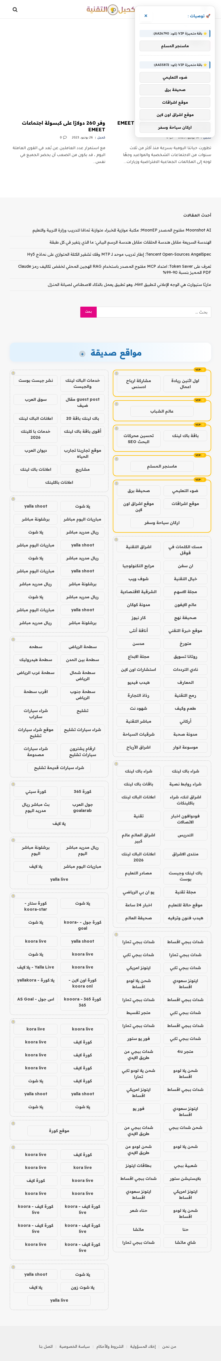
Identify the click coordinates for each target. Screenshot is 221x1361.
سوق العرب (36, 399)
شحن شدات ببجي (185, 1127)
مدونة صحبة (185, 734)
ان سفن (185, 565)
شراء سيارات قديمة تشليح (59, 767)
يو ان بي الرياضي (138, 892)
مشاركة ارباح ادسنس (138, 383)
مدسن (138, 643)
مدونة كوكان (138, 604)
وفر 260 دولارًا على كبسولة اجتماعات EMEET (63, 126)
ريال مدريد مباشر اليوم (82, 850)
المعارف (185, 682)
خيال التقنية (185, 578)
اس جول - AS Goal (35, 999)
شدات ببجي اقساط (185, 941)
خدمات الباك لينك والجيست (82, 383)
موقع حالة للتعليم (185, 905)
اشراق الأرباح (138, 747)
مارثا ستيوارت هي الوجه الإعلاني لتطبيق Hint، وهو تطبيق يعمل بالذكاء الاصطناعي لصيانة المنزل (129, 284)
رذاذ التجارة (138, 695)
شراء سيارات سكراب (36, 713)
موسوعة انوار (185, 747)
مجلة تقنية (185, 892)
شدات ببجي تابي (138, 954)
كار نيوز (139, 617)
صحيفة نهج (185, 617)
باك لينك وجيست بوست (185, 876)
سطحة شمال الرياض (82, 675)
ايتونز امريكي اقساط (138, 1092)
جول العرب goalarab (82, 807)
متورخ (185, 643)
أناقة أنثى (138, 630)
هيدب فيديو (138, 682)
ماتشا (138, 1229)
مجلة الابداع (138, 656)
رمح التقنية (185, 695)
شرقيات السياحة (139, 734)
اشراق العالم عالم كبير (138, 838)
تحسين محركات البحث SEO (138, 438)
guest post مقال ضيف (83, 402)
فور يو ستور (138, 1038)
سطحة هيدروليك (35, 659)
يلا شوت (82, 506)
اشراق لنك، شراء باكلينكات (185, 800)
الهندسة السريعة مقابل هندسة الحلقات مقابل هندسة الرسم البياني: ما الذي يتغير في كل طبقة (130, 242)
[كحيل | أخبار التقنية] (110, 9)
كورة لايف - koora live (82, 1209)
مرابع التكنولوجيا (138, 565)
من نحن (169, 1346)
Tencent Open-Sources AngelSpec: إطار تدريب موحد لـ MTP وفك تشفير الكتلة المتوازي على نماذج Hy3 (119, 254)
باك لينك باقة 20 (82, 418)
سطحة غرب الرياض (35, 672)
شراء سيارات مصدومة (36, 751)
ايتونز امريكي (138, 967)
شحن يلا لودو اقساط (138, 983)
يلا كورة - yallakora (35, 980)
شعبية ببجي (185, 1165)
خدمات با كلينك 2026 (35, 434)
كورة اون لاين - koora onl (82, 983)
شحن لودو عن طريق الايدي (138, 1149)
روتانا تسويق (185, 656)
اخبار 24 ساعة (138, 905)
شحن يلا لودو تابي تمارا (138, 1073)
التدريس (185, 835)
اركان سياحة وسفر (162, 522)
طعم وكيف (185, 708)
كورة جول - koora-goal (82, 925)
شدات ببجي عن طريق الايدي (138, 1054)
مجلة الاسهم (185, 591)
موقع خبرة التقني (185, 630)
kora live (35, 1029)
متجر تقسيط (138, 1012)
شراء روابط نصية (185, 784)
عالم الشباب (162, 411)
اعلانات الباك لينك (138, 797)
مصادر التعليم (138, 873)
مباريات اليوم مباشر (82, 519)
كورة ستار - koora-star (35, 906)
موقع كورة (59, 1130)
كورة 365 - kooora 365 (82, 1002)
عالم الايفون (185, 604)
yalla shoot (35, 506)
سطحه (35, 646)
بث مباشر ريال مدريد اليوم (35, 807)
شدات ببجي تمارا (138, 941)
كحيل (207, 138)
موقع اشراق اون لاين (138, 506)
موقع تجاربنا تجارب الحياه (82, 453)
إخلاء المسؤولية (143, 1346)
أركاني (185, 721)
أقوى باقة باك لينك (82, 431)
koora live (35, 941)
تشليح (82, 710)
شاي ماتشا (185, 1242)
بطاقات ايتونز (138, 1165)
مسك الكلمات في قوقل (185, 549)
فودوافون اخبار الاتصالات (185, 819)
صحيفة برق (138, 490)
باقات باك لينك (138, 784)
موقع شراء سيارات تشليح (36, 732)
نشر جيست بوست (35, 380)
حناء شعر (138, 1210)
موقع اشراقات (185, 503)
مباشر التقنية (138, 721)
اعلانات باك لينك (35, 469)
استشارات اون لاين (138, 669)
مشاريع (82, 469)
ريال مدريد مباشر (82, 532)
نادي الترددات (185, 669)
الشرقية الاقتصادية (138, 591)
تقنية (139, 816)
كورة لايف (82, 1042)
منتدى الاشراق (185, 854)
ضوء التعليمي (185, 490)
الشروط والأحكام (109, 1346)
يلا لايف (59, 823)
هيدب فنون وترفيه (185, 917)
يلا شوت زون (82, 1287)
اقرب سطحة (36, 691)
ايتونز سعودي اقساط (185, 983)
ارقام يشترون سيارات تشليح (82, 751)
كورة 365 (82, 791)
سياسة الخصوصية (74, 1346)
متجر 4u (185, 1051)
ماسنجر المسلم (162, 466)
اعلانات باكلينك (59, 482)
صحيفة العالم (138, 917)
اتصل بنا (46, 1346)
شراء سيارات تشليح (82, 729)
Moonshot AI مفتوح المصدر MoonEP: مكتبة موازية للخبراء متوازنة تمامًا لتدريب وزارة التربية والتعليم (122, 230)
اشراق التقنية (138, 546)
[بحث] (16, 9)
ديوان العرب (35, 450)
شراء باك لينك (185, 771)
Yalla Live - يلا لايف (35, 967)
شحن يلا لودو (185, 1146)
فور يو (138, 1108)
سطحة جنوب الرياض (82, 694)
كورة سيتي (35, 791)
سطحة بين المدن (82, 659)
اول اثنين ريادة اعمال (185, 383)
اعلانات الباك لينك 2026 (138, 857)
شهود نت (138, 708)
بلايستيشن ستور (185, 1178)
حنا (185, 1229)
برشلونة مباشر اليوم (35, 850)
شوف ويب (138, 578)
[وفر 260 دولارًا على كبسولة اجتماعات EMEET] (57, 88)
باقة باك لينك (185, 435)
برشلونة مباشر (35, 519)
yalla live (59, 879)
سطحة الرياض (82, 646)
